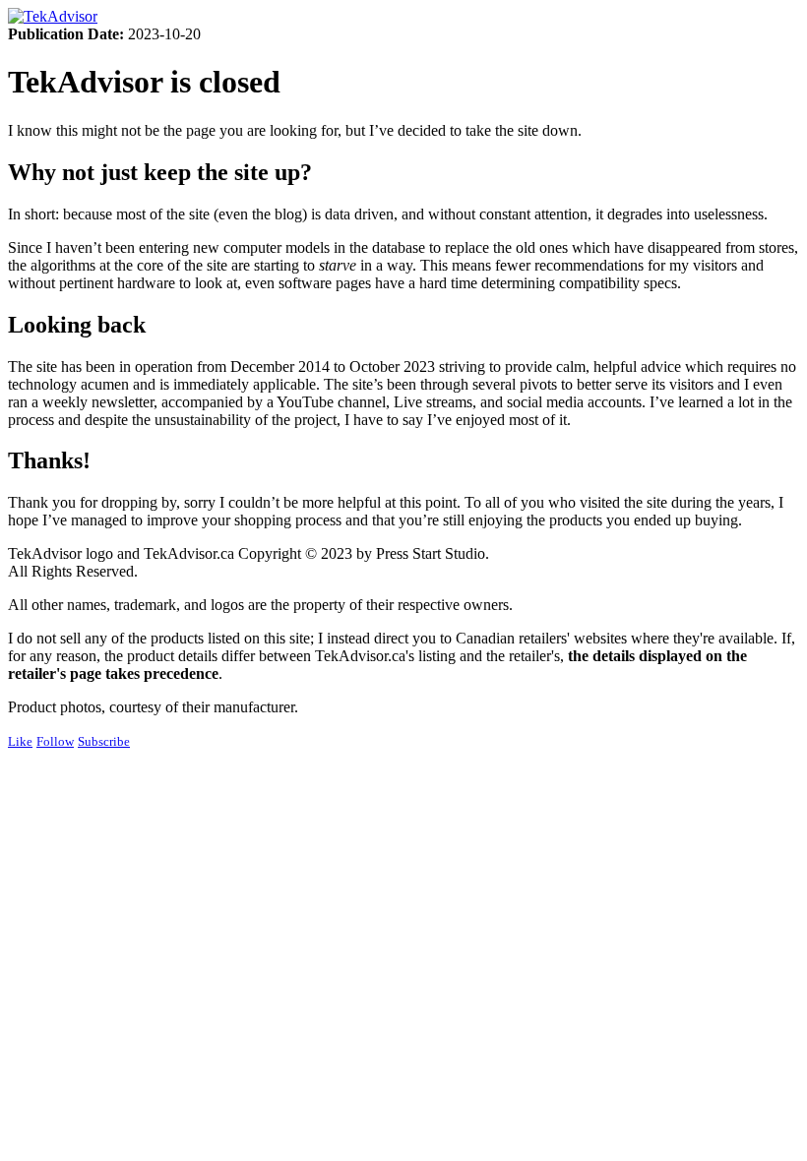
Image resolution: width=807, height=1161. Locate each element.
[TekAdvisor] (52, 16)
